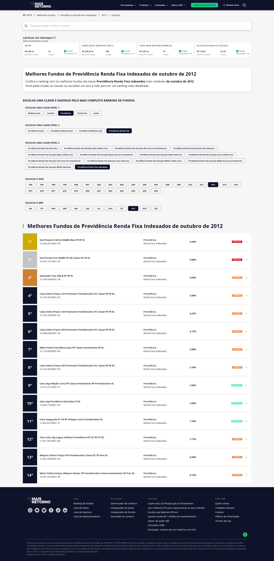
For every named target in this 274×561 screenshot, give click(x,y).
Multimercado (34, 113)
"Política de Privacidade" (224, 548)
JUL (99, 208)
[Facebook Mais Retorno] (51, 510)
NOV (145, 208)
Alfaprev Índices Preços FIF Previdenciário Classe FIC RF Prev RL (74, 455)
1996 (30, 184)
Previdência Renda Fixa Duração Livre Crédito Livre (211, 154)
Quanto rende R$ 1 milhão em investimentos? (172, 516)
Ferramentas (127, 5)
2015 (30, 191)
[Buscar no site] (244, 5)
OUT (133, 208)
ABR (64, 208)
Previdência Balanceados (62, 131)
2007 (156, 184)
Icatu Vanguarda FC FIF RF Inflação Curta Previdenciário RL (71, 419)
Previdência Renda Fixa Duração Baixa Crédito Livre (50, 154)
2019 (76, 191)
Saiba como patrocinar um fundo (35, 41)
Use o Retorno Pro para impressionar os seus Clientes (176, 507)
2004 (122, 184)
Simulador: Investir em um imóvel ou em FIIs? (172, 529)
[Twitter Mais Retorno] (44, 510)
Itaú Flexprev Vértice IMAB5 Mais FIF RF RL (62, 239)
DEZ (156, 208)
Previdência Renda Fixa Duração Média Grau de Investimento (215, 161)
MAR (53, 208)
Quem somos (222, 503)
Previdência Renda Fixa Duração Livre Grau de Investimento (54, 161)
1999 (65, 184)
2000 (76, 184)
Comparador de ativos (122, 507)
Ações (96, 113)
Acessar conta (232, 5)
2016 (42, 191)
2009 (179, 184)
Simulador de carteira (122, 516)
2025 (145, 191)
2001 (87, 184)
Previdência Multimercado (90, 131)
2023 (122, 191)
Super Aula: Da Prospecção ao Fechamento (170, 503)
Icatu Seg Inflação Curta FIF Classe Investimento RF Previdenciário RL (77, 383)
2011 (202, 184)
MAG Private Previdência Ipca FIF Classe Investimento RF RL (72, 347)
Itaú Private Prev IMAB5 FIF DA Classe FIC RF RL (65, 257)
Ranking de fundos (84, 503)
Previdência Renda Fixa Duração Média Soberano (49, 167)
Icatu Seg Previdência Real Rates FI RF (60, 401)
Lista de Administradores (87, 516)
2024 (133, 191)
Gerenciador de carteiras (124, 503)
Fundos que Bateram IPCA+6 (163, 512)
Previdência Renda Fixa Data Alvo (42, 148)
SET (121, 208)
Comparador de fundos (123, 512)
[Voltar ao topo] (245, 534)
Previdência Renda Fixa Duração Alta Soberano (194, 148)
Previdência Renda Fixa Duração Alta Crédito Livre (86, 148)
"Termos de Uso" (203, 548)
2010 (190, 184)
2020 (87, 191)
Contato (219, 512)
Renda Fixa (82, 113)
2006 (145, 184)
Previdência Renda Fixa (119, 131)
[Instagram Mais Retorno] (30, 510)
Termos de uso (223, 520)
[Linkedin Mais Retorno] (65, 510)
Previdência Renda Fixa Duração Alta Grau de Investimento (141, 148)
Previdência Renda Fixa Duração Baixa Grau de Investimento (106, 154)
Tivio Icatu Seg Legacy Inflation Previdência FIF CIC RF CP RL (72, 437)
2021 (99, 191)
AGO (110, 208)
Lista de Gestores (83, 512)
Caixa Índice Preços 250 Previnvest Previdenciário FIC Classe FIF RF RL (77, 365)
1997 (42, 184)
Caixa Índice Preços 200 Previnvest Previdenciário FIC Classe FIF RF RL (77, 329)
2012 (213, 184)
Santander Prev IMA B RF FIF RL (56, 275)
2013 (224, 184)
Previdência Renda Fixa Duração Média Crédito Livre (159, 161)
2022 (110, 191)
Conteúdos (160, 5)
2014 (236, 184)
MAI (76, 208)
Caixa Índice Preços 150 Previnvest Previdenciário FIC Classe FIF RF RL (77, 311)
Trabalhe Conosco (224, 507)
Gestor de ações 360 (158, 520)
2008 (167, 184)
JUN (87, 208)
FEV (41, 208)
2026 (156, 191)
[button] (137, 241)
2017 (53, 191)
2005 (133, 184)
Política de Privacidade (227, 516)
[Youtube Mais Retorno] (37, 510)
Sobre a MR (177, 5)
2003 (110, 184)
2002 (99, 184)
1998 (53, 184)
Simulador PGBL (156, 525)
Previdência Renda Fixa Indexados (92, 167)
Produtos (144, 5)
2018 (65, 191)
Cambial (50, 113)
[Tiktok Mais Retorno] (58, 510)
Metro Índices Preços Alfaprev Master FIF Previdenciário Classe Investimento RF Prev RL (87, 473)
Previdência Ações (36, 131)
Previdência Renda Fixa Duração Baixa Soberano (161, 154)
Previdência (66, 113)
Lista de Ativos (81, 507)
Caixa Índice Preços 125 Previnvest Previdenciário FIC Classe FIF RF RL (77, 293)
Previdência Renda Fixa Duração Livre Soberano (108, 161)
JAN (30, 208)
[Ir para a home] (40, 5)
